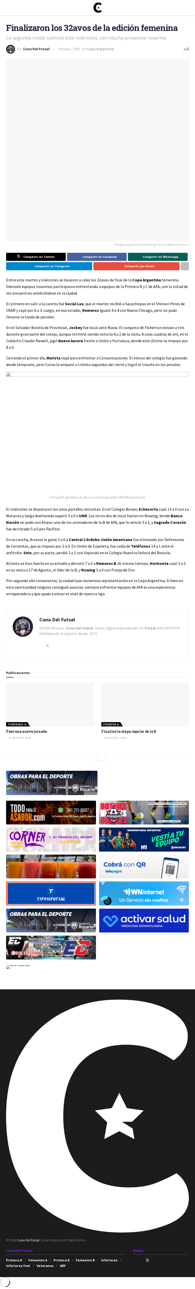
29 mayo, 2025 (69, 49)
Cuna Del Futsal (36, 49)
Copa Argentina (100, 49)
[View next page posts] (102, 757)
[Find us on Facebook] (140, 1260)
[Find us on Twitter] (147, 1260)
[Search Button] (187, 7)
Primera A (111, 724)
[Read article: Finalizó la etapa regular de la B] (145, 704)
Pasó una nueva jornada (26, 731)
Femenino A (17, 724)
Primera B (62, 1260)
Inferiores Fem (18, 1266)
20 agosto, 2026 (114, 738)
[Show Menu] (8, 7)
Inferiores (109, 1260)
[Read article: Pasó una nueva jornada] (50, 704)
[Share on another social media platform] (185, 266)
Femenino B (85, 1260)
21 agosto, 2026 (19, 738)
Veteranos (45, 1266)
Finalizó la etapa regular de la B (128, 731)
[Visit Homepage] (97, 8)
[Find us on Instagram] (134, 1260)
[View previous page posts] (93, 757)
